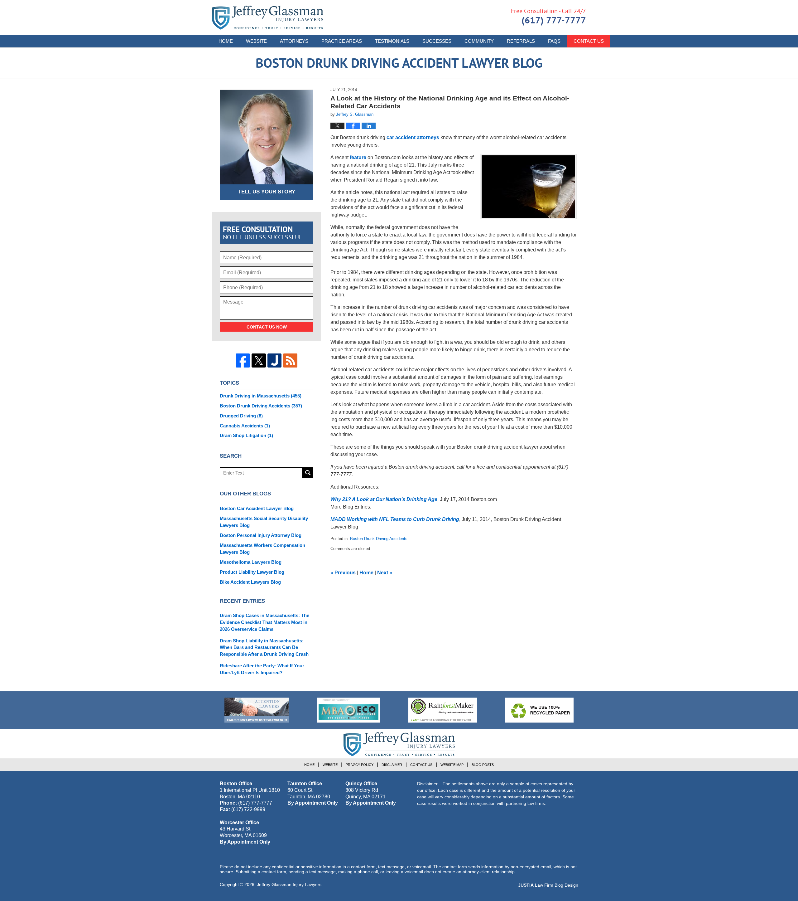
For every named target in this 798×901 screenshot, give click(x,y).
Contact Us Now (267, 326)
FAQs (554, 41)
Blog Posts (483, 765)
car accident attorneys (413, 137)
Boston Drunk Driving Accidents (378, 538)
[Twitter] (259, 360)
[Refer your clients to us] (256, 710)
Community (479, 41)
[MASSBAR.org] (348, 710)
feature (358, 157)
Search (307, 472)
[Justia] (274, 360)
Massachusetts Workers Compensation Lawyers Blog (262, 549)
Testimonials (392, 41)
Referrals (521, 41)
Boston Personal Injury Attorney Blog (260, 535)
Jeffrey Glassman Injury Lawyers (289, 884)
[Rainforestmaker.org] (442, 710)
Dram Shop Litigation (246, 435)
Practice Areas (341, 41)
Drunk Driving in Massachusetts (260, 395)
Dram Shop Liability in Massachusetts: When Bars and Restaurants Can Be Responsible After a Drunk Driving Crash (264, 647)
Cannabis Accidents (245, 425)
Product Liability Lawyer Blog (252, 572)
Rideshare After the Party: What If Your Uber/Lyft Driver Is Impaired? (262, 669)
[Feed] (290, 360)
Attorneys (294, 41)
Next (384, 572)
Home (226, 41)
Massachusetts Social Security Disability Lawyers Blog (264, 522)
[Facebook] (243, 360)
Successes (436, 41)
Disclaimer (392, 765)
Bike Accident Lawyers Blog (250, 582)
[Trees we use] (539, 710)
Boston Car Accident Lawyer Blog (257, 508)
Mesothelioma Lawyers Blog (250, 562)
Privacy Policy (359, 765)
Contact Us (589, 41)
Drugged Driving (241, 415)
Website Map (452, 765)
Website (256, 41)
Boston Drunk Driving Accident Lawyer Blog (267, 18)
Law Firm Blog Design (548, 885)
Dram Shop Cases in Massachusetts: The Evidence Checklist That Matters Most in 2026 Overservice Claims (264, 622)
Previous (343, 572)
